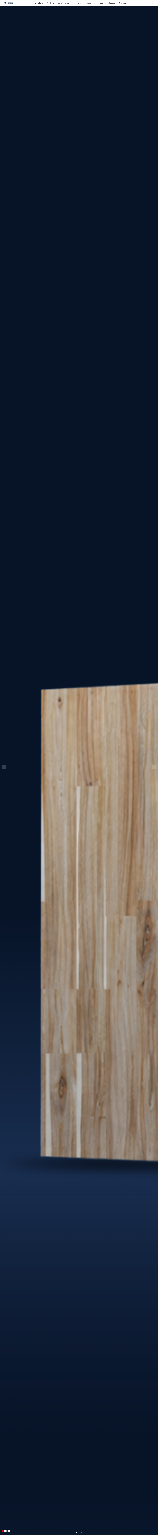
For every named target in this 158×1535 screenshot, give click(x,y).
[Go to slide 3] (79, 1532)
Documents (123, 3)
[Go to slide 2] (78, 1532)
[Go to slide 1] (76, 1532)
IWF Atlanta (39, 3)
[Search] (151, 3)
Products (50, 3)
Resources (88, 3)
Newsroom (100, 3)
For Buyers (77, 3)
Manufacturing (63, 3)
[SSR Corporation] (8, 3)
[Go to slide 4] (81, 1532)
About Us (111, 3)
